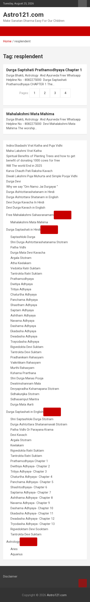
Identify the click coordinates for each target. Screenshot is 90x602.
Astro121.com (23, 14)
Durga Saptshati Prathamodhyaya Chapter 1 (44, 70)
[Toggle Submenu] (62, 215)
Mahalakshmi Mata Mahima (30, 114)
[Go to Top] (82, 583)
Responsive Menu (82, 3)
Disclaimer (10, 576)
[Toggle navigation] (8, 31)
